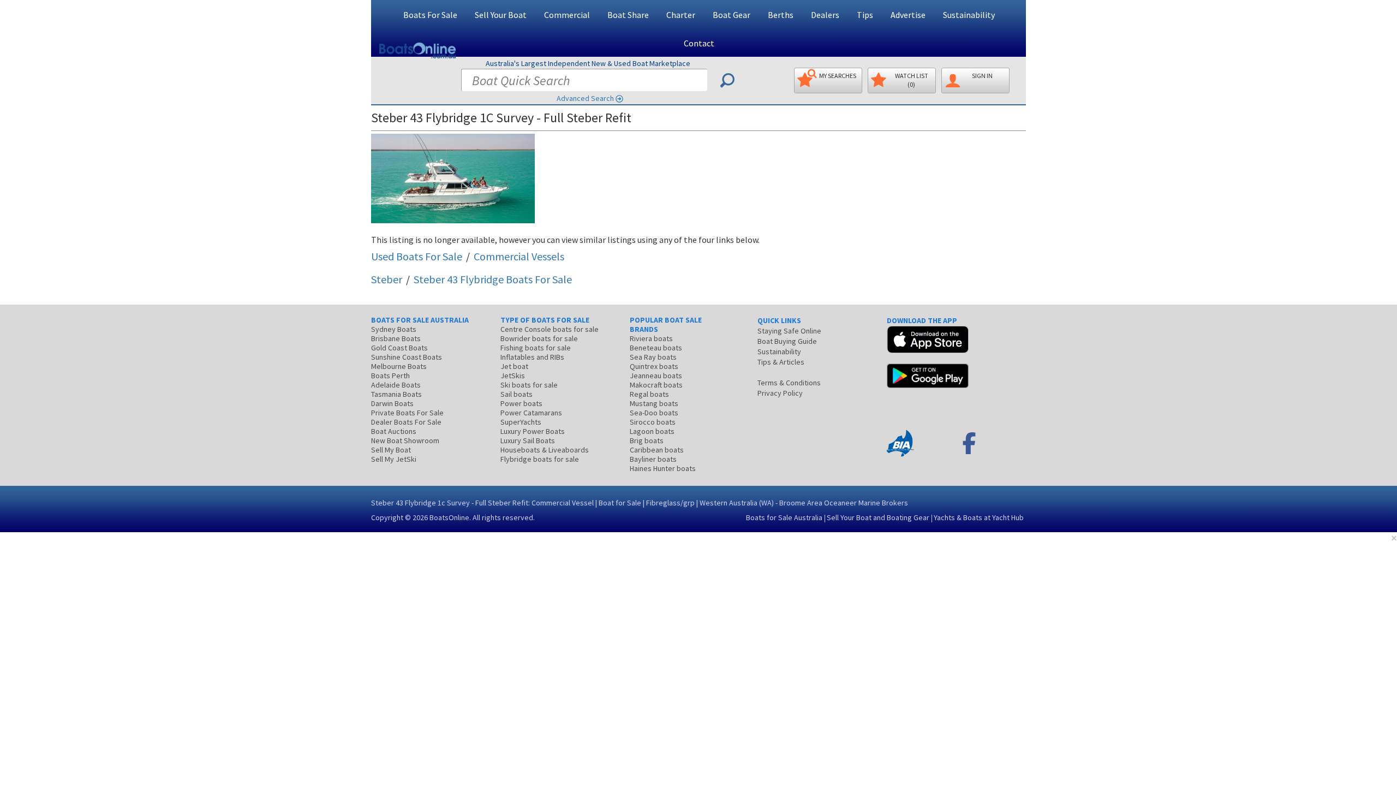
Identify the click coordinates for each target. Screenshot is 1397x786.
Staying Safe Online (789, 331)
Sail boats (516, 394)
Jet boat (514, 366)
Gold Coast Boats (399, 348)
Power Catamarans (531, 413)
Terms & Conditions (789, 383)
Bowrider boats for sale (539, 338)
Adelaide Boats (396, 385)
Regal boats (649, 394)
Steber (386, 279)
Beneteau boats (656, 348)
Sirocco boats (653, 422)
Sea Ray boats (653, 357)
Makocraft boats (656, 385)
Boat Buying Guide (787, 341)
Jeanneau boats (656, 375)
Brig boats (647, 440)
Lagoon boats (652, 431)
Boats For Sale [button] (430, 14)
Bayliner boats (653, 459)
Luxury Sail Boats (527, 440)
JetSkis (512, 375)
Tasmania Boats (396, 394)
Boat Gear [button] (731, 14)
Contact (699, 43)
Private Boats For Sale (407, 413)
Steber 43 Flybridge (493, 279)
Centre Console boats (549, 329)
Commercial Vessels (519, 256)
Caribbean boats (657, 450)
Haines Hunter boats (663, 468)
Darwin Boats (392, 403)
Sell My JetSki (393, 459)
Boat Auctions (393, 431)
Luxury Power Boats (532, 431)
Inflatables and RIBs (532, 357)
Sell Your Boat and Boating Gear (878, 517)
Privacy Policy (780, 393)
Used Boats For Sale (416, 256)
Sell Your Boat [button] (501, 14)
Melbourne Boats (399, 366)
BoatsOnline (449, 517)
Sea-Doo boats (654, 413)
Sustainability (969, 14)
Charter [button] (680, 14)
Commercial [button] (567, 14)
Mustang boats (654, 403)
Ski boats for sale (529, 385)
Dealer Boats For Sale (406, 422)
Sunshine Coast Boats (406, 357)
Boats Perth (390, 375)
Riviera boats (651, 338)
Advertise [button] (908, 14)
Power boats (521, 403)
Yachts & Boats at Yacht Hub (979, 517)
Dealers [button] (825, 14)
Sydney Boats (393, 329)
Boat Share (628, 14)
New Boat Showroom (405, 440)
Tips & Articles (780, 362)
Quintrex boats (654, 366)
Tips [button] (865, 14)
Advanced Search (585, 98)
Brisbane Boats (396, 338)
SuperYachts (520, 422)
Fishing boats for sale (535, 348)
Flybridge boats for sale (539, 459)
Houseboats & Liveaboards (544, 450)
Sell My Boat (391, 450)
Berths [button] (780, 14)
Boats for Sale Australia (784, 517)
